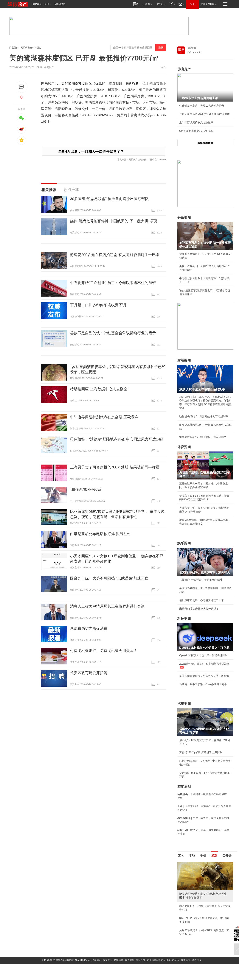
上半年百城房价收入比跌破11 (196, 122)
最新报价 (132, 83)
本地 (192, 855)
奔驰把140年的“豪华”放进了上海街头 (200, 752)
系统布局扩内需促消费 (88, 628)
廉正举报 (185, 960)
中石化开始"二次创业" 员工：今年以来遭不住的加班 (113, 283)
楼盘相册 (115, 83)
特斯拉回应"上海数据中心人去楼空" (99, 389)
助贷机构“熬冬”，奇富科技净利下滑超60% (203, 416)
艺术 (181, 855)
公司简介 (96, 960)
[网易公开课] (147, 4)
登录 (192, 4)
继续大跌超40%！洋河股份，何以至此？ (202, 436)
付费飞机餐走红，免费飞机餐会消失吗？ (103, 651)
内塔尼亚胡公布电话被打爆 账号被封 (100, 534)
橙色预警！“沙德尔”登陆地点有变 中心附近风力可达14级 (117, 439)
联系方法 (107, 960)
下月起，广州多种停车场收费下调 (98, 305)
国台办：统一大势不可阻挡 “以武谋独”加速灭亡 (109, 578)
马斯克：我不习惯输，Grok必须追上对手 (203, 684)
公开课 (227, 855)
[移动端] (136, 4)
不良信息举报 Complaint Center (163, 960)
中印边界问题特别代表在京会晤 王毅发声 (104, 417)
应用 (46, 4)
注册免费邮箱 (207, 4)
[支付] (172, 4)
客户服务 (129, 960)
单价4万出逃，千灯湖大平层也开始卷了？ (91, 151)
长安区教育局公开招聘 (88, 673)
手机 (203, 855)
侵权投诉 (196, 960)
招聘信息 (118, 960)
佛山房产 (184, 69)
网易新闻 (191, 48)
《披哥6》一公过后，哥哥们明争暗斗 (201, 579)
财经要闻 (184, 360)
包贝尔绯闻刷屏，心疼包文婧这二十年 (201, 600)
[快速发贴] (21, 87)
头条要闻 (184, 217)
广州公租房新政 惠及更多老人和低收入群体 (204, 114)
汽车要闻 (184, 704)
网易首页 (36, 4)
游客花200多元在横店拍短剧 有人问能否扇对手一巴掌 (114, 255)
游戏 (214, 855)
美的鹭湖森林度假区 (76, 83)
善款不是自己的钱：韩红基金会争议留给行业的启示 (113, 333)
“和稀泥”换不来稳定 (86, 489)
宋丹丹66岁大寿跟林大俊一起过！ (199, 608)
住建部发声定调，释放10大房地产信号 (201, 105)
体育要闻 (184, 447)
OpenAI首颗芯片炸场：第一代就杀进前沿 (203, 655)
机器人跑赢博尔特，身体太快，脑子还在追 (204, 675)
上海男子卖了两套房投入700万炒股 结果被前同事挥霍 (114, 467)
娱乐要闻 (184, 543)
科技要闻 (184, 619)
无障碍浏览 (59, 4)
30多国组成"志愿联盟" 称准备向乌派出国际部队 (109, 199)
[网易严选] (160, 4)
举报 (163, 67)
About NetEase (82, 960)
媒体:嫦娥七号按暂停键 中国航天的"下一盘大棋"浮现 (113, 221)
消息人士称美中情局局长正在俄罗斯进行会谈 (107, 606)
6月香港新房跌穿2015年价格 (196, 130)
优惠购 (100, 83)
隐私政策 (140, 960)
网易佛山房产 (27, 47)
